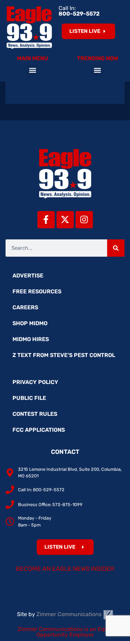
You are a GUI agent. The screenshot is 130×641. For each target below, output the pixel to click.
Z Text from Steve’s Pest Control (63, 355)
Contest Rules (34, 414)
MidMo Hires (30, 339)
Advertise (27, 275)
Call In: (79, 11)
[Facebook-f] (46, 219)
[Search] (115, 248)
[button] (32, 70)
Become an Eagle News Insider (65, 568)
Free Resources (36, 291)
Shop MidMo (29, 323)
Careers (25, 307)
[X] (65, 219)
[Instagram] (84, 219)
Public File (29, 398)
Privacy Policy (35, 382)
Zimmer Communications (69, 614)
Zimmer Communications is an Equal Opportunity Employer (65, 632)
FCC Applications (38, 430)
